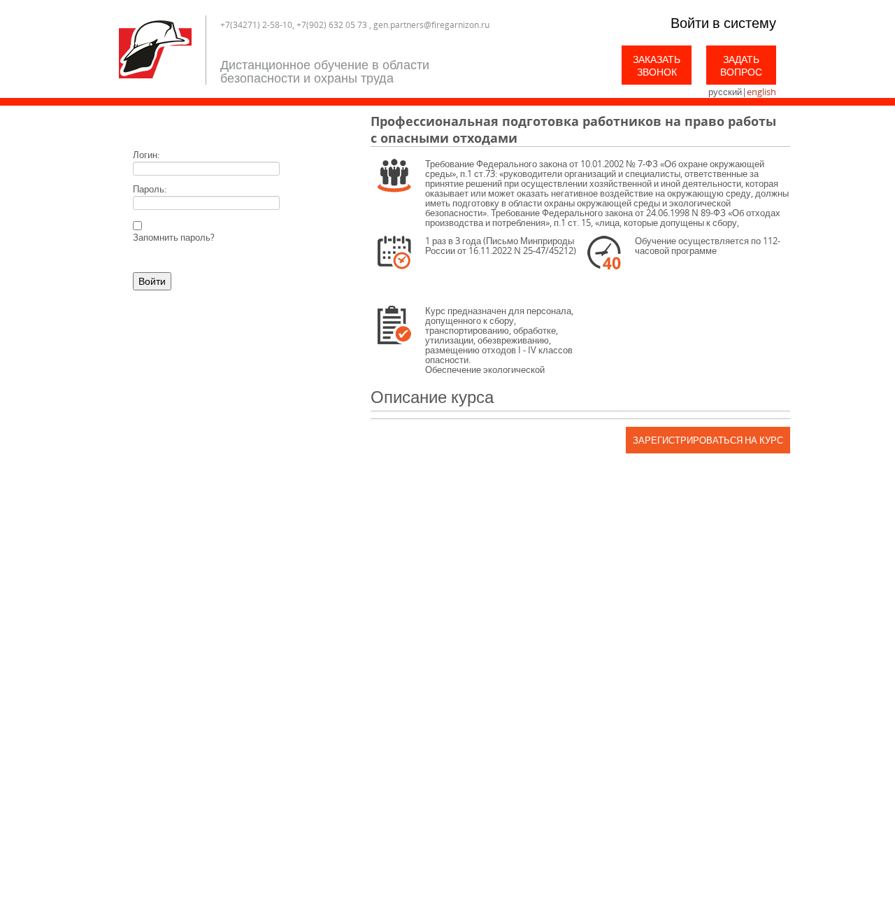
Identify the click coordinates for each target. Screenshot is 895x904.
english (761, 91)
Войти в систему (723, 22)
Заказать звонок (656, 65)
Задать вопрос (741, 65)
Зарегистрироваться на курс (708, 440)
